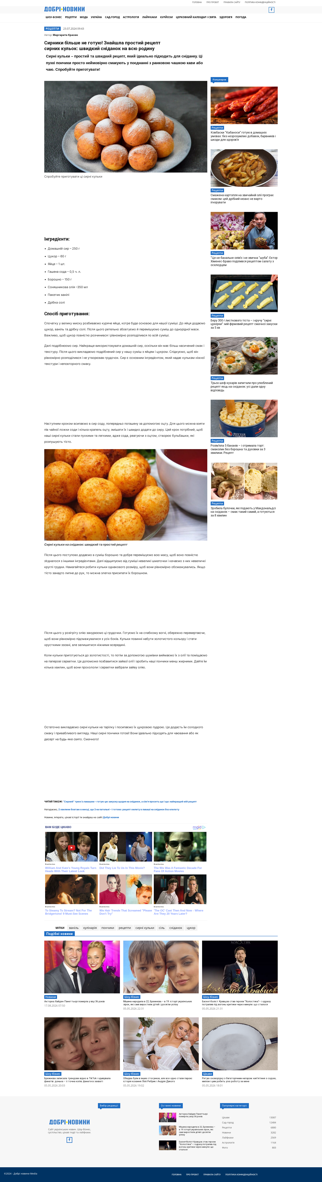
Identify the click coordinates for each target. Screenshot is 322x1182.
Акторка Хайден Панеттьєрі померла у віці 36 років (74, 1001)
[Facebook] (271, 10)
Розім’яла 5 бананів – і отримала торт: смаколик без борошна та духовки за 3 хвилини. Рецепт (238, 449)
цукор (191, 928)
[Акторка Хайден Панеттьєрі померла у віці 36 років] (82, 967)
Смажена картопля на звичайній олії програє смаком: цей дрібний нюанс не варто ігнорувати (242, 198)
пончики (107, 928)
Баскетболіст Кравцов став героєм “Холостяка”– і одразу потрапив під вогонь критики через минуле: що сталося (236, 1003)
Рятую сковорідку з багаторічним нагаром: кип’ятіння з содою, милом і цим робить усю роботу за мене (239, 1080)
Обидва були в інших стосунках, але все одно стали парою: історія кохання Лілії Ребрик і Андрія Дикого (158, 1080)
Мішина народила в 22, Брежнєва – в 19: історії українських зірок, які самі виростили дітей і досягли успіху (157, 1003)
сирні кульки (145, 928)
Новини (50, 997)
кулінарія (90, 928)
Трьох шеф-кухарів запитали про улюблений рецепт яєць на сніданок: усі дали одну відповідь (242, 386)
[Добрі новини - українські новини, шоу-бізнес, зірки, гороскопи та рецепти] (64, 9)
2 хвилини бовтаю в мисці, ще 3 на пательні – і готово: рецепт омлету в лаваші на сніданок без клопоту (118, 809)
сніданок (175, 928)
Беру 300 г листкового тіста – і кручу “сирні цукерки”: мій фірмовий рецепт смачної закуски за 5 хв (244, 324)
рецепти (125, 928)
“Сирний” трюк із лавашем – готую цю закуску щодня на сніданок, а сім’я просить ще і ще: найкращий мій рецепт (130, 801)
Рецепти (52, 28)
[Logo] (69, 1122)
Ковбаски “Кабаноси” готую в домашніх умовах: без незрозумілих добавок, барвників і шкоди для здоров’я (243, 136)
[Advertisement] (125, 207)
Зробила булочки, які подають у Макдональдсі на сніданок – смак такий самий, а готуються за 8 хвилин (243, 511)
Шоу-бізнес (131, 997)
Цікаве (207, 1074)
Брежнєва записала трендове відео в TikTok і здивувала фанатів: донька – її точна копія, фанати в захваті (77, 1080)
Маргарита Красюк (65, 35)
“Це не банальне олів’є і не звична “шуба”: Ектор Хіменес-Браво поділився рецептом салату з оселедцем (244, 261)
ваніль (74, 928)
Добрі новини (111, 817)
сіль (162, 928)
